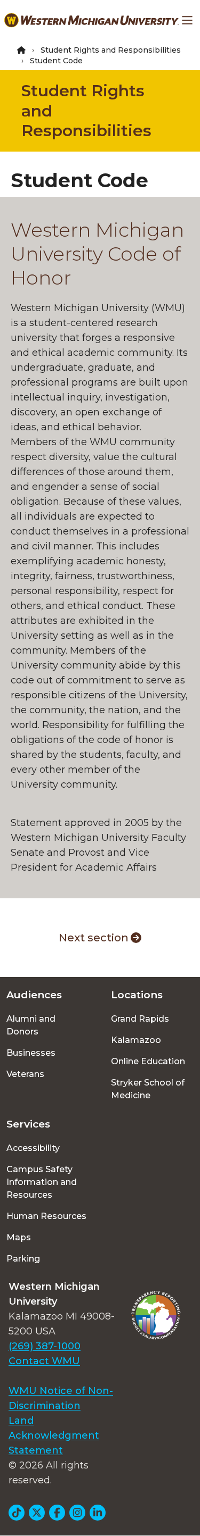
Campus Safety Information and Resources (41, 1182)
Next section (94, 937)
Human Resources (46, 1216)
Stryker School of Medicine (148, 1089)
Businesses (30, 1053)
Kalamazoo (136, 1040)
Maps (18, 1237)
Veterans (25, 1074)
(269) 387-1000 (45, 1346)
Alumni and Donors (30, 1025)
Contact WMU (44, 1361)
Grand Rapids (140, 1019)
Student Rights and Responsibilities (111, 50)
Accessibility (33, 1148)
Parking (23, 1259)
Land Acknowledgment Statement (54, 1435)
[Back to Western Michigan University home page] (91, 20)
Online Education (148, 1061)
